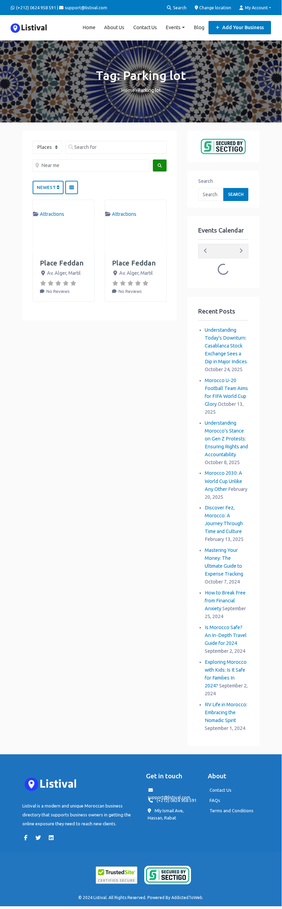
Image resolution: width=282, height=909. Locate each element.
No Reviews (57, 291)
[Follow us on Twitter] (39, 838)
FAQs (215, 800)
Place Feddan (61, 263)
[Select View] (71, 187)
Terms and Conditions (231, 810)
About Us (114, 27)
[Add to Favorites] (91, 204)
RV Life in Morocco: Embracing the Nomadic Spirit (226, 712)
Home (88, 27)
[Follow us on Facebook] (27, 838)
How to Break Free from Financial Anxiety (225, 600)
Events (173, 27)
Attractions (52, 214)
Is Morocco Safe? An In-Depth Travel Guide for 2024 (226, 635)
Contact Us (145, 27)
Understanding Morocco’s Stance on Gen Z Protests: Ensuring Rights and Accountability (226, 438)
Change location (214, 7)
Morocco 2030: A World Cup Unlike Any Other (223, 481)
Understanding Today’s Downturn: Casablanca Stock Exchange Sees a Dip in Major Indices (226, 345)
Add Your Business (242, 27)
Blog (199, 27)
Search (179, 7)
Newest (47, 187)
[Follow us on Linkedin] (53, 838)
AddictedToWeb (186, 897)
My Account (256, 7)
